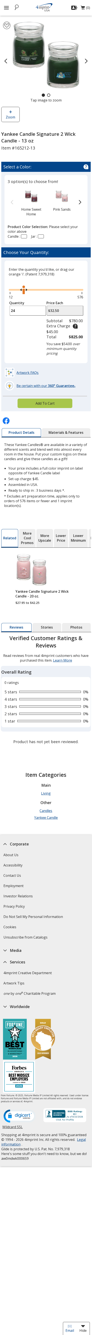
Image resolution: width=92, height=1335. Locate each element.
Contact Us (12, 875)
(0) (85, 8)
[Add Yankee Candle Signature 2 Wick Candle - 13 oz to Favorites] (7, 25)
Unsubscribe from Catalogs (26, 938)
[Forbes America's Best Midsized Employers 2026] (19, 1077)
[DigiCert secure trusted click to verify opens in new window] (19, 1116)
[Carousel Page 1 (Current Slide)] (43, 95)
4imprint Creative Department (27, 973)
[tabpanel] (46, 690)
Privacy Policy (14, 908)
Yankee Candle (46, 817)
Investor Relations (18, 897)
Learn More (62, 660)
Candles (46, 810)
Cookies (10, 928)
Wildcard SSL (12, 1128)
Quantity (16, 303)
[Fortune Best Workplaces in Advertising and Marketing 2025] (15, 1040)
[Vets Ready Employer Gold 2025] (43, 1040)
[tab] (21, 432)
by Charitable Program (29, 993)
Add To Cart (45, 403)
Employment (13, 885)
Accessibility (12, 865)
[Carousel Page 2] (48, 95)
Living (46, 793)
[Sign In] (75, 8)
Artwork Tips (13, 983)
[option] (31, 202)
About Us (10, 855)
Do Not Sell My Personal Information (33, 918)
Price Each (54, 303)
